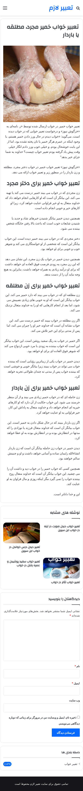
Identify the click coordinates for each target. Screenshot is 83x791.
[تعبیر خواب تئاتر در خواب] (61, 568)
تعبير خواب (70, 763)
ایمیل (76, 683)
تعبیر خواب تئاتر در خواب (65, 582)
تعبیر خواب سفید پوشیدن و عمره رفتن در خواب (23, 563)
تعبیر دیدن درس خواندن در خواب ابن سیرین (24, 549)
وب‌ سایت (74, 700)
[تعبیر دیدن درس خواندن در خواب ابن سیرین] (21, 533)
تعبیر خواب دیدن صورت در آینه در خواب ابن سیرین (62, 528)
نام (77, 666)
